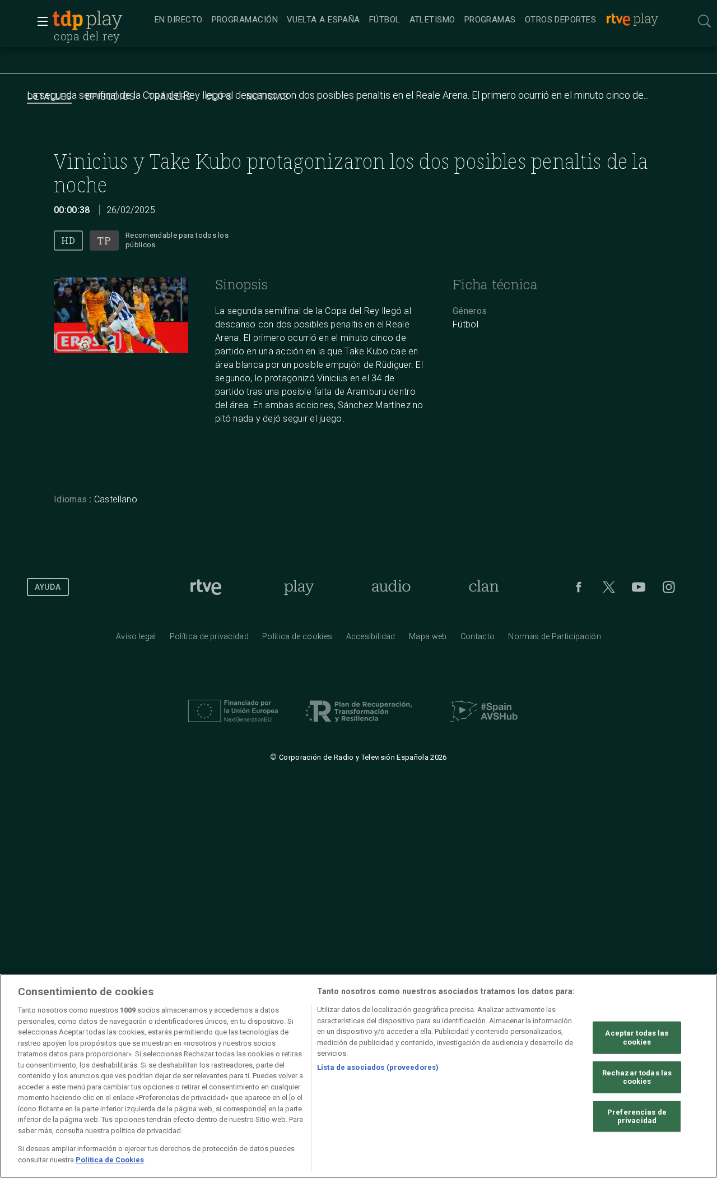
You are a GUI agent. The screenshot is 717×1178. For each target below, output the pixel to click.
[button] (39, 21)
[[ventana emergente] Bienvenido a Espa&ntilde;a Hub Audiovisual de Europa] (484, 725)
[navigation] (407, 20)
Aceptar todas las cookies (636, 1037)
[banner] (101, 20)
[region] (358, 1076)
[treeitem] (179, 20)
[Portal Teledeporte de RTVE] (68, 20)
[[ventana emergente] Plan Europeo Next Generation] (233, 725)
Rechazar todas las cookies (637, 1076)
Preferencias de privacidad (637, 1116)
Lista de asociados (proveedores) (378, 1066)
